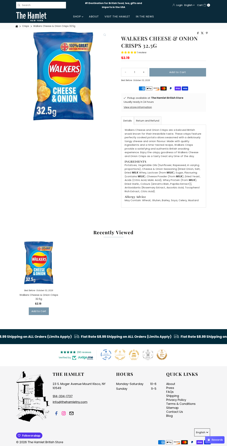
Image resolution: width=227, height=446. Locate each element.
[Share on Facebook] (198, 33)
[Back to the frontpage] (17, 26)
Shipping (172, 396)
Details (127, 120)
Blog (169, 416)
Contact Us (174, 412)
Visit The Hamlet (117, 16)
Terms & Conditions (181, 404)
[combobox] (41, 5)
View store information (138, 107)
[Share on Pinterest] (207, 33)
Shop (77, 16)
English (188, 5)
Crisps (25, 26)
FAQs (170, 392)
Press (170, 388)
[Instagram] (64, 413)
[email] (71, 414)
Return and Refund (147, 120)
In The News (145, 16)
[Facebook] (56, 413)
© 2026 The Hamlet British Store (39, 442)
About (94, 16)
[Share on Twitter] (202, 33)
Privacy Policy (176, 400)
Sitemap (172, 408)
